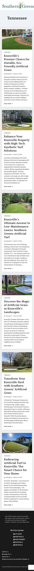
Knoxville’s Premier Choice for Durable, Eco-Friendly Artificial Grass (16, 63)
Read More (8, 103)
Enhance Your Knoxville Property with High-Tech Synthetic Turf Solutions (16, 143)
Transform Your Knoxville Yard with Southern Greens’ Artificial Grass (15, 385)
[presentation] (17, 39)
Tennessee (7, 52)
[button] (17, 554)
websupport (9, 74)
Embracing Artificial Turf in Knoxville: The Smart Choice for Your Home (15, 466)
